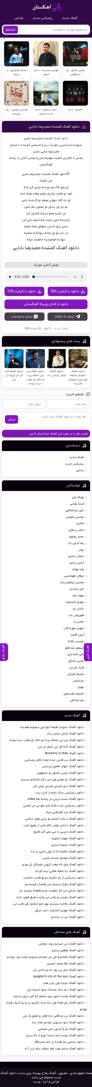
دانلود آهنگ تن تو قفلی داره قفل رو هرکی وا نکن (53, 1016)
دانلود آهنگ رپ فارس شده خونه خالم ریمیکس (54, 760)
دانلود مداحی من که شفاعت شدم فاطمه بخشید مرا (51, 891)
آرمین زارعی (76, 563)
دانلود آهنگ (60, 138)
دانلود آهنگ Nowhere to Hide (64, 753)
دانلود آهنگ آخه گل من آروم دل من (61, 747)
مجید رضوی (76, 537)
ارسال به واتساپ (21, 317)
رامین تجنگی (76, 661)
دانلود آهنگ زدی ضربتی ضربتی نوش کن (58, 786)
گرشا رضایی (77, 504)
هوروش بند (76, 615)
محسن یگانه (76, 641)
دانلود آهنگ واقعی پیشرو (68, 950)
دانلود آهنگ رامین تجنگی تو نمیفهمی (60, 773)
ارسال (11, 419)
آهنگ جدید (70, 18)
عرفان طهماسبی (74, 576)
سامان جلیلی (76, 556)
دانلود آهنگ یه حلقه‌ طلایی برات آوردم (59, 871)
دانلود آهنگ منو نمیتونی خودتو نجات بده (58, 1022)
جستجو (10, 30)
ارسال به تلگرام (64, 317)
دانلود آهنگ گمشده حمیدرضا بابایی (54, 127)
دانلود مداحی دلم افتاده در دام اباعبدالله (59, 1042)
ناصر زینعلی (76, 530)
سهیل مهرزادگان (74, 628)
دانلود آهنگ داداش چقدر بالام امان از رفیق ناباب (53, 825)
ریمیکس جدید (42, 18)
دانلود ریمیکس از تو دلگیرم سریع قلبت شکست (53, 878)
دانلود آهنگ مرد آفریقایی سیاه (65, 812)
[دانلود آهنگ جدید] (47, 7)
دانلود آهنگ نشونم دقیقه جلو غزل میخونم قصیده (52, 727)
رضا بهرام (78, 569)
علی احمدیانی (75, 654)
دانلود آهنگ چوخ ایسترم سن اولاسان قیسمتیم (54, 884)
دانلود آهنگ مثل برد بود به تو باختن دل (58, 970)
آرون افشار (77, 635)
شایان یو (78, 609)
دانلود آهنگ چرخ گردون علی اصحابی (61, 1029)
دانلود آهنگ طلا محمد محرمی (65, 964)
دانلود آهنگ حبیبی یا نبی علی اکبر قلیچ (59, 832)
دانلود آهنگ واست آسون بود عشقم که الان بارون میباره (48, 996)
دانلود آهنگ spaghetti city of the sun (58, 977)
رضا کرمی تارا (76, 543)
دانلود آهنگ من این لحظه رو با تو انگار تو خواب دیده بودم (47, 740)
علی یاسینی (77, 589)
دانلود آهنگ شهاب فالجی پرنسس (63, 766)
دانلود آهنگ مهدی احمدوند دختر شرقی (59, 910)
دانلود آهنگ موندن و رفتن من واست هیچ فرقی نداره (50, 897)
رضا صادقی (77, 700)
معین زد (78, 622)
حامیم (80, 523)
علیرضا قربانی (75, 674)
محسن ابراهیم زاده (72, 582)
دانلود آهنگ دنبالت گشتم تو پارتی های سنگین (54, 819)
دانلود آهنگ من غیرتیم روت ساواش (61, 944)
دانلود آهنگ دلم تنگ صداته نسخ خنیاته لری (55, 990)
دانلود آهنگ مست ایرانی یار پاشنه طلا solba (56, 799)
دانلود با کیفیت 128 (21, 291)
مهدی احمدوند (74, 602)
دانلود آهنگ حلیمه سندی (67, 845)
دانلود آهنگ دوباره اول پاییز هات (63, 983)
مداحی (19, 18)
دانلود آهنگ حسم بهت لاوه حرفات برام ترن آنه (54, 1049)
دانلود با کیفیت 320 (64, 291)
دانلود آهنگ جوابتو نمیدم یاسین (63, 858)
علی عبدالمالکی (75, 510)
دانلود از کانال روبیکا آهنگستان (46, 304)
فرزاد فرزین (76, 668)
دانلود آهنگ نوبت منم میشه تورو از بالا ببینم (55, 1035)
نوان (81, 550)
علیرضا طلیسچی (74, 694)
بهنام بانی (78, 497)
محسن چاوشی (75, 517)
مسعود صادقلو (74, 648)
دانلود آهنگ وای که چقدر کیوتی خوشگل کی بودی (53, 865)
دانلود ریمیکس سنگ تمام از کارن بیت (59, 793)
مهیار (80, 687)
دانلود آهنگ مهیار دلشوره (68, 838)
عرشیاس (78, 681)
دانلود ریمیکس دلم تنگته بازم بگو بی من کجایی (53, 806)
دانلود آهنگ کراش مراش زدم (65, 734)
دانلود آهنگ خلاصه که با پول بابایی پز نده (57, 852)
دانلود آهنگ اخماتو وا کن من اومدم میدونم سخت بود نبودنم (45, 957)
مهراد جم (78, 595)
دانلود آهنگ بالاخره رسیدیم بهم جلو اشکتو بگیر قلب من (48, 904)
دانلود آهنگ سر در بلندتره (67, 917)
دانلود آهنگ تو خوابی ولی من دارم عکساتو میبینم (52, 780)
